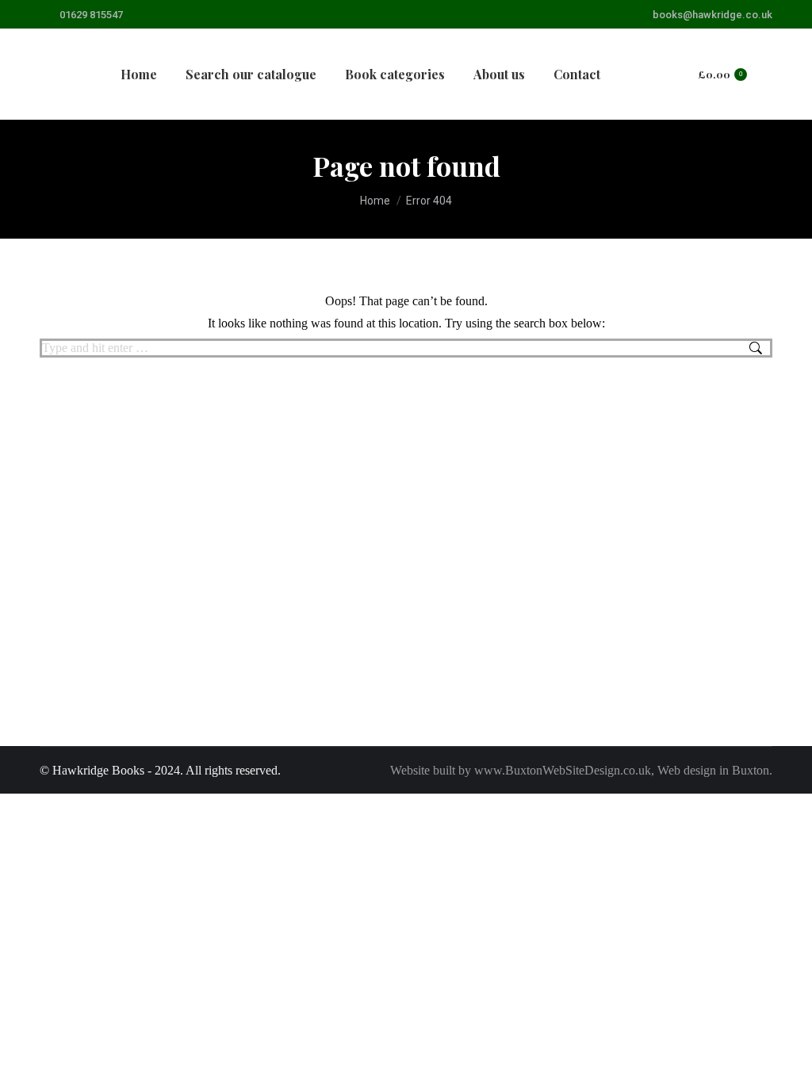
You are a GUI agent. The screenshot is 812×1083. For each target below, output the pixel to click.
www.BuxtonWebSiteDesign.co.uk (562, 770)
